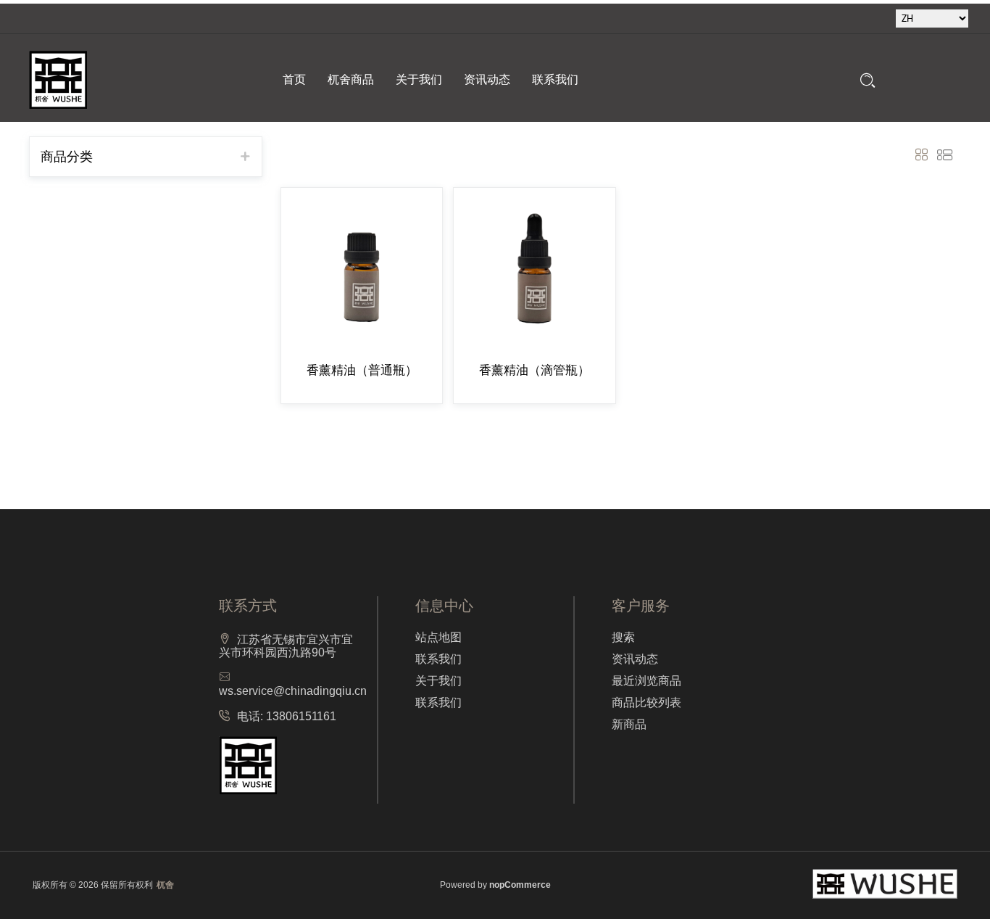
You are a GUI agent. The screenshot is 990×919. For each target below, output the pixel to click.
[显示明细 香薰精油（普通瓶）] (361, 268)
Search (867, 80)
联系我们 (555, 79)
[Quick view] (302, 187)
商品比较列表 (646, 702)
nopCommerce (520, 885)
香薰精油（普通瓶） (362, 370)
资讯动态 (487, 79)
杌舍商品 (351, 79)
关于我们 (419, 79)
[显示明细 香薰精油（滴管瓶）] (534, 268)
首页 (294, 79)
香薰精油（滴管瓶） (534, 370)
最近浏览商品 (646, 681)
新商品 (629, 724)
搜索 (623, 637)
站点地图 (438, 637)
